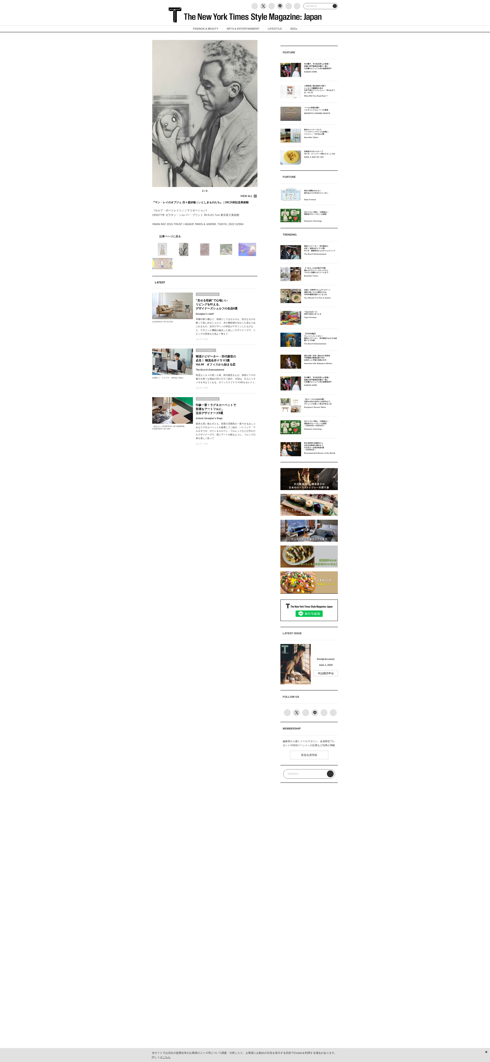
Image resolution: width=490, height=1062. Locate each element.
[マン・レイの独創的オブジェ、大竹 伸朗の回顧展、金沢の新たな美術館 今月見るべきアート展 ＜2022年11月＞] (204, 236)
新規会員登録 (309, 754)
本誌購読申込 (326, 673)
